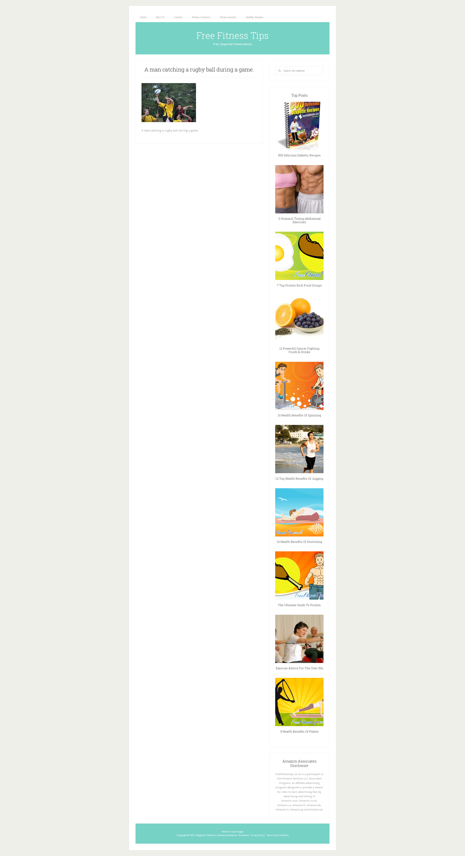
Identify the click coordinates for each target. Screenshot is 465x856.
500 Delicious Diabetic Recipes (299, 155)
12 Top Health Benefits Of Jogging (299, 478)
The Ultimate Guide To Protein (299, 605)
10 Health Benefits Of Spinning (299, 415)
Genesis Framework (227, 835)
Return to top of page (232, 831)
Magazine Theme (204, 835)
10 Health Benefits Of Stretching (299, 542)
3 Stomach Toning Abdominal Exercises (299, 220)
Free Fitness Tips (232, 35)
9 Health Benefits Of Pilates (299, 731)
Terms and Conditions (277, 835)
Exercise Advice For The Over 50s (299, 668)
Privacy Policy (258, 835)
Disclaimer (244, 835)
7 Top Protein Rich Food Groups (299, 285)
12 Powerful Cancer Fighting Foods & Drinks (299, 350)
